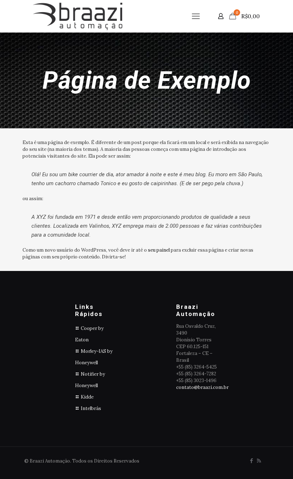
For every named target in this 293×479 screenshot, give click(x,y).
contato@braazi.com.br (202, 387)
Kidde (87, 397)
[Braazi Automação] (77, 16)
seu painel (159, 250)
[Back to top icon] (258, 464)
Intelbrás (91, 408)
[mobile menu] (196, 16)
